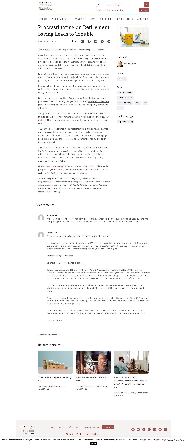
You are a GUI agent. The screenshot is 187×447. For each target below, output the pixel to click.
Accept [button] (93, 443)
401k (137, 103)
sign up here (52, 188)
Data (92, 19)
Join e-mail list (92, 434)
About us (70, 434)
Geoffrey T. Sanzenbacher (139, 393)
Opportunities (124, 19)
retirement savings (125, 97)
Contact (80, 434)
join (86, 181)
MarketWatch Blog (120, 393)
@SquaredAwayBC (46, 181)
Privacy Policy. (179, 440)
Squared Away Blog (126, 121)
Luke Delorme (59, 386)
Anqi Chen (89, 386)
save (120, 108)
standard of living (125, 92)
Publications (59, 19)
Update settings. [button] (161, 440)
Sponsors (105, 19)
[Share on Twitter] (102, 42)
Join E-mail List (103, 10)
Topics (43, 19)
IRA (145, 103)
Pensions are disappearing (50, 166)
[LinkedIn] (108, 42)
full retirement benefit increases (83, 169)
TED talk (54, 49)
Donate (143, 10)
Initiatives (78, 19)
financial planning (125, 103)
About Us (142, 19)
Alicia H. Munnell (102, 386)
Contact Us (117, 10)
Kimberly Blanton (130, 64)
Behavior (122, 79)
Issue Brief (80, 386)
